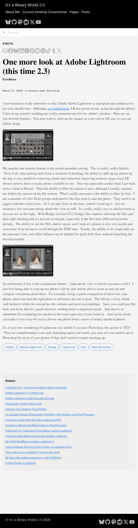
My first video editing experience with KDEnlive (33, 457)
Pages (74, 12)
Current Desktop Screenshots (45, 12)
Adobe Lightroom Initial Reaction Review (29, 398)
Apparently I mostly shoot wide (23, 403)
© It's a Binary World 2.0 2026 (27, 520)
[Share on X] (59, 51)
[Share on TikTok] (48, 51)
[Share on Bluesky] (16, 51)
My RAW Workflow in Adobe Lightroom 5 (29, 441)
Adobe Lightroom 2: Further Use (24, 393)
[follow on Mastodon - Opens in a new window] (20, 21)
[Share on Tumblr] (54, 51)
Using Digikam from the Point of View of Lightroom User (38, 447)
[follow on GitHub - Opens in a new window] (14, 21)
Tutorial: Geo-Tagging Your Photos (25, 409)
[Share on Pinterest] (32, 51)
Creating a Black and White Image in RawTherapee (36, 425)
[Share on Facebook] (10, 51)
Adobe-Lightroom (31, 347)
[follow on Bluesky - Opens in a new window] (8, 21)
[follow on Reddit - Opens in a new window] (26, 21)
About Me (12, 12)
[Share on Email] (5, 51)
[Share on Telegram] (43, 51)
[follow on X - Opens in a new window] (32, 21)
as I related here (58, 108)
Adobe (10, 347)
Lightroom (68, 347)
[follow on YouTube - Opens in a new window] (38, 21)
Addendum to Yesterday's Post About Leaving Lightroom (38, 430)
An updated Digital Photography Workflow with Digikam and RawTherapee (50, 414)
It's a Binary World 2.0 (25, 5)
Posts (86, 12)
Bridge (52, 347)
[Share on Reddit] (37, 51)
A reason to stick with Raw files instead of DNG (33, 420)
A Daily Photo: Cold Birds (20, 463)
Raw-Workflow (101, 347)
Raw (83, 347)
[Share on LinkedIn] (21, 51)
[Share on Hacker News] (27, 51)
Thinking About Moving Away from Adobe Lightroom (36, 436)
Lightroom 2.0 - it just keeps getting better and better (36, 387)
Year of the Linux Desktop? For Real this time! (32, 452)
